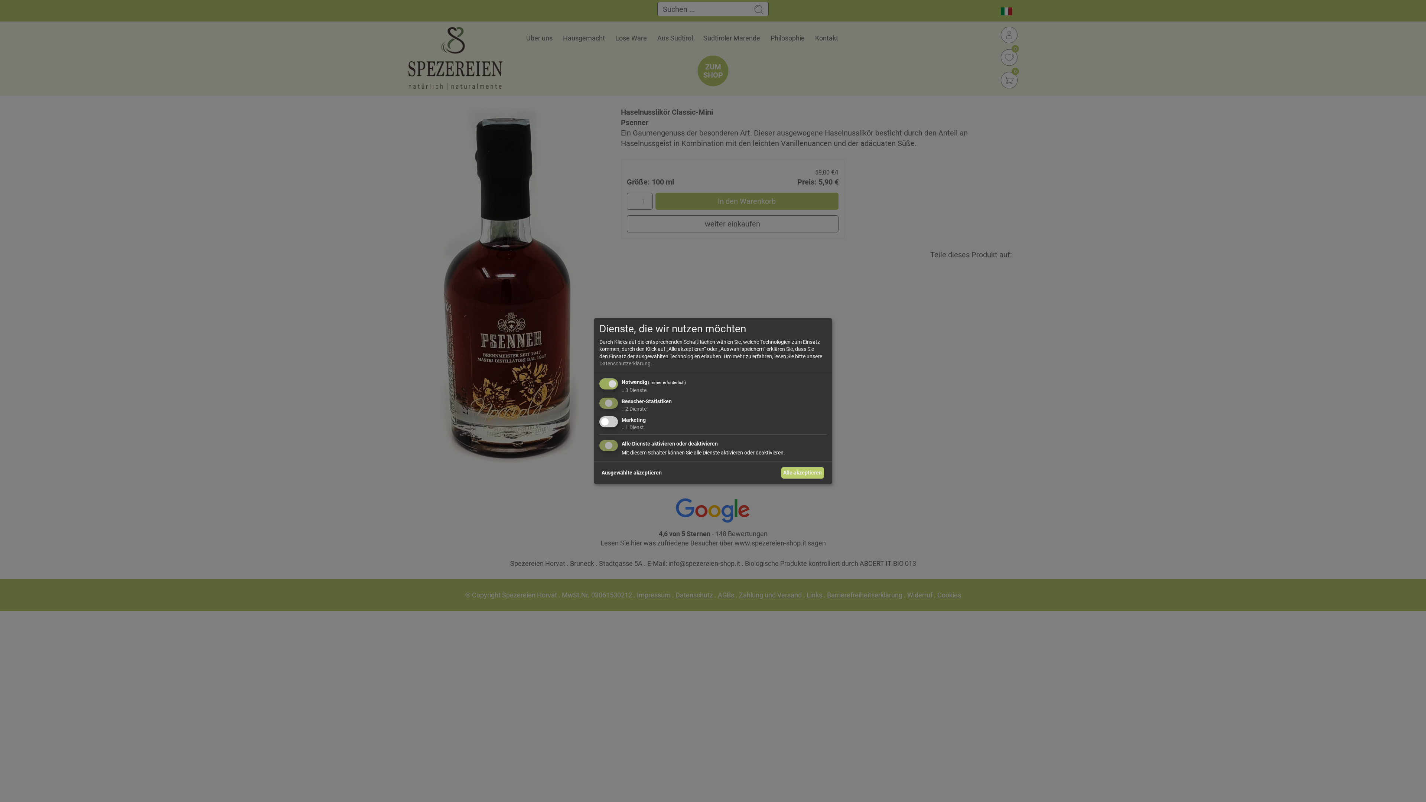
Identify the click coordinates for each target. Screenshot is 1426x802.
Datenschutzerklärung (625, 363)
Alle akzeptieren (802, 473)
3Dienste (634, 390)
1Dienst (633, 427)
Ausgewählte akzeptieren (632, 473)
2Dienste (634, 409)
